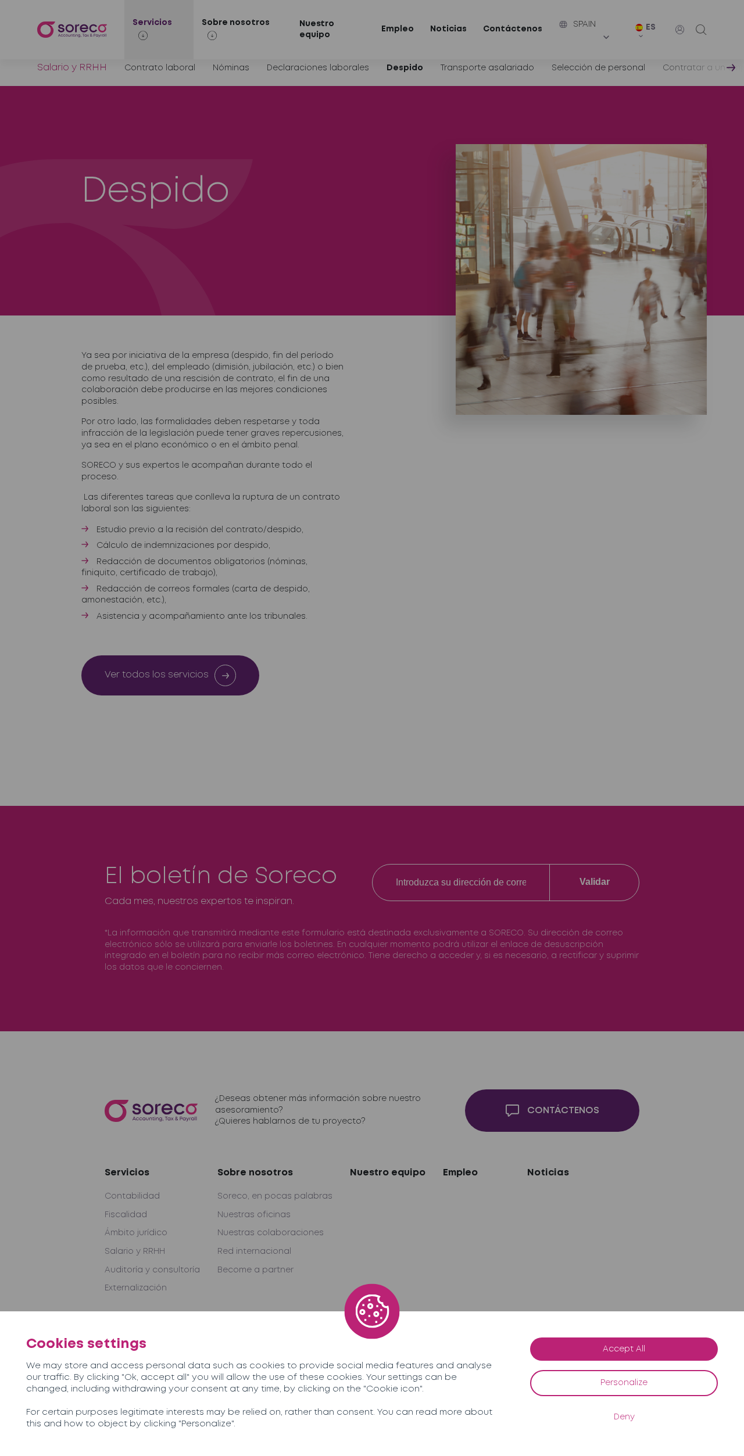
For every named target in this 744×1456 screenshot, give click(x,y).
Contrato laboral (159, 67)
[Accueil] (72, 29)
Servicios (127, 1172)
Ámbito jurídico (136, 1232)
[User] (680, 29)
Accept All (624, 1349)
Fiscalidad (126, 1214)
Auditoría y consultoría (152, 1270)
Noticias (448, 29)
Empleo (397, 29)
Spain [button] (584, 24)
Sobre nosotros (255, 1172)
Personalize (624, 1382)
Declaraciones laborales (318, 67)
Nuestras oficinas (254, 1214)
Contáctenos (512, 29)
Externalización (136, 1288)
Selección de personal (598, 67)
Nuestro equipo (316, 29)
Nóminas (231, 67)
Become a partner (255, 1270)
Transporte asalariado (487, 67)
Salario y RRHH (72, 67)
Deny (624, 1417)
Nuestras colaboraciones (270, 1232)
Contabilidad (132, 1196)
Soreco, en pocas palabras (274, 1196)
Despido (405, 67)
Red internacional (254, 1251)
